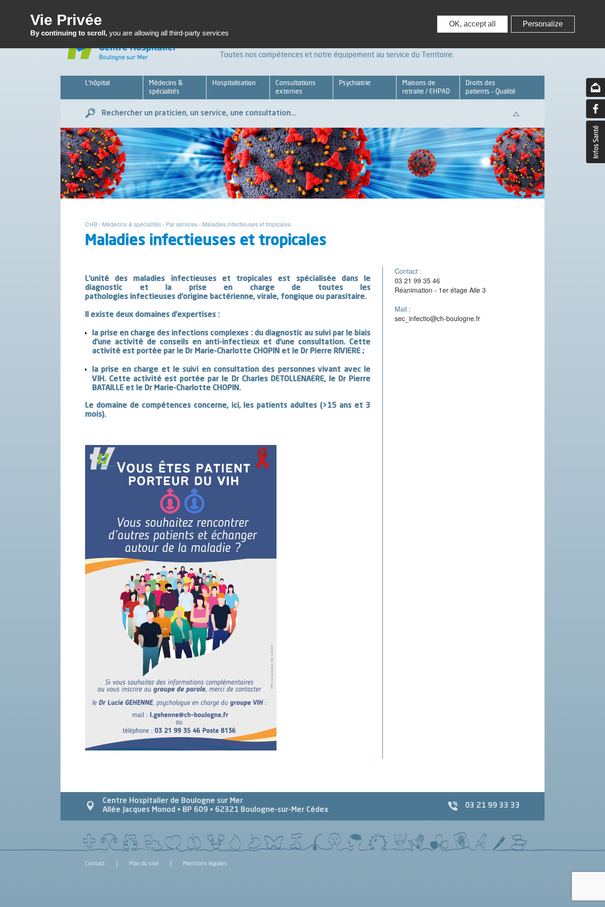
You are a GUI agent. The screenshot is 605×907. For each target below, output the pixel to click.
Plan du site (144, 864)
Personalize (543, 24)
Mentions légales (205, 864)
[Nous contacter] (595, 87)
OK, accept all (472, 24)
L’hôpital (97, 82)
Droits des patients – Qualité (491, 86)
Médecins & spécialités (165, 86)
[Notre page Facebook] (595, 108)
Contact (95, 864)
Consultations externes (296, 86)
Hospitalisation (234, 82)
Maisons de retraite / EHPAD (426, 86)
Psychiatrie (355, 82)
